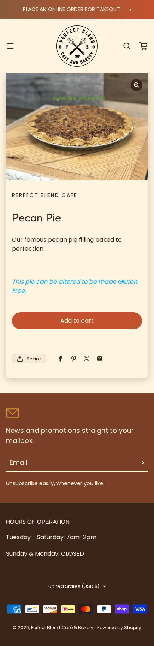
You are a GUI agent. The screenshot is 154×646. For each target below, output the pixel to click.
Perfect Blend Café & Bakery (62, 627)
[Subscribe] (143, 462)
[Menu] (10, 46)
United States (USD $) (73, 586)
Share (34, 359)
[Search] (127, 46)
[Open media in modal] (136, 85)
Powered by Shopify (119, 627)
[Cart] (143, 46)
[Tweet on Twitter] (86, 358)
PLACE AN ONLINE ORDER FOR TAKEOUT (71, 9)
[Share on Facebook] (60, 358)
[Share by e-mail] (99, 358)
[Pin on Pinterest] (73, 358)
